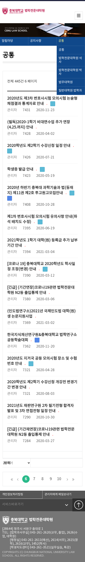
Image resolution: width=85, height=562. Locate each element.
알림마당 (7, 41)
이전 (17, 479)
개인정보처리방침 (12, 494)
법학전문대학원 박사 (70, 72)
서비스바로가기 (13, 504)
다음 (67, 479)
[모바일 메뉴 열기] (79, 16)
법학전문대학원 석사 (70, 60)
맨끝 (73, 479)
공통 (61, 41)
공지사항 (35, 41)
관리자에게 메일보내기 (58, 494)
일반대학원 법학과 (70, 90)
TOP (78, 505)
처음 (11, 479)
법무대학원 (66, 82)
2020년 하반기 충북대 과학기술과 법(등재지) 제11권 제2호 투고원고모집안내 (40, 190)
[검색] (78, 462)
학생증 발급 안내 (20, 169)
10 (59, 479)
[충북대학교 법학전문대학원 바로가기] (26, 11)
